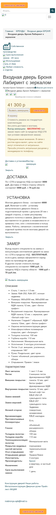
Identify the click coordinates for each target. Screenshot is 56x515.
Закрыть (9, 169)
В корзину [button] (12, 115)
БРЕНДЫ (20, 30)
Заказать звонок (14, 5)
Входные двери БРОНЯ (38, 30)
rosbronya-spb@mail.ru (17, 21)
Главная (9, 30)
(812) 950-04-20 (19, 18)
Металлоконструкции (15, 486)
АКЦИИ (13, 489)
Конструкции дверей (15, 483)
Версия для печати (44, 87)
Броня (32, 460)
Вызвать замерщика (18, 110)
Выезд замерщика (16, 128)
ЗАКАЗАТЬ (39, 110)
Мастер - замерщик (31, 162)
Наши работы (32, 483)
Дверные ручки (33, 486)
